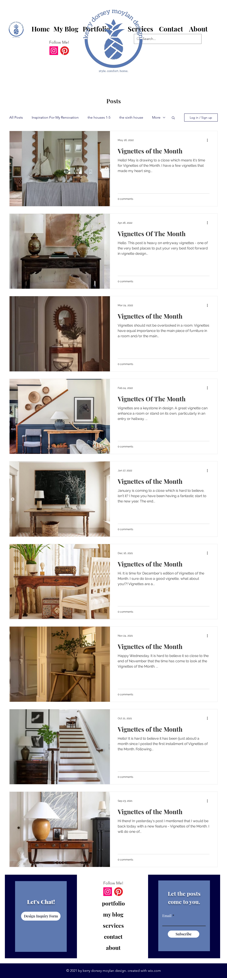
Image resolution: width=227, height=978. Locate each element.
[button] (171, 29)
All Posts (16, 117)
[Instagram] (53, 50)
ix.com (155, 970)
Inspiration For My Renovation (55, 117)
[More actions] (208, 140)
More (156, 117)
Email (167, 915)
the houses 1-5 (99, 117)
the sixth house (131, 117)
